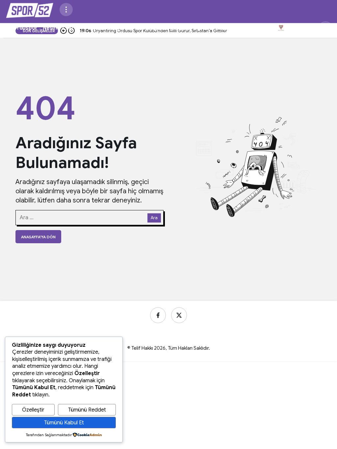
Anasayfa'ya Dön (38, 236)
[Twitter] (179, 315)
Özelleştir (33, 410)
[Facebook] (158, 315)
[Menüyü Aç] (66, 9)
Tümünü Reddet (87, 410)
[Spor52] (29, 9)
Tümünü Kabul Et (64, 422)
